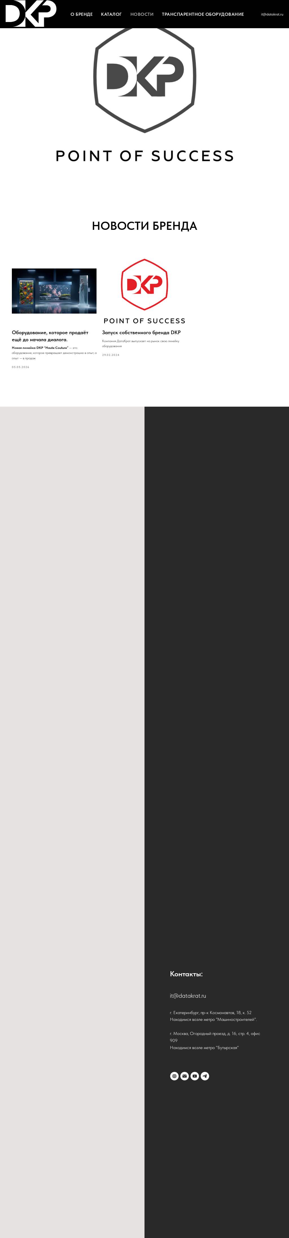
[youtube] (195, 1076)
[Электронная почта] (184, 1076)
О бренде (82, 14)
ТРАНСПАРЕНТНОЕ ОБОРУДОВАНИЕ (203, 14)
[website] (174, 1076)
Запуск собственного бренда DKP (141, 332)
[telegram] (205, 1076)
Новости (142, 14)
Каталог (111, 14)
